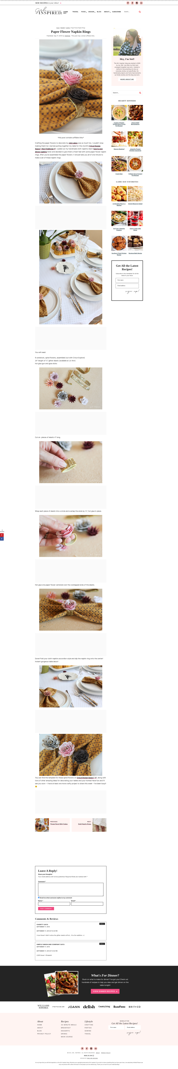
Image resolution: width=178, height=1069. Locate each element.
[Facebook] (132, 3)
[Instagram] (137, 3)
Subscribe (116, 12)
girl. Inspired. (48, 10)
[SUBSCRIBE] (127, 291)
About (106, 12)
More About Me (127, 79)
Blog (99, 12)
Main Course (67, 1037)
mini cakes (73, 143)
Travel (88, 1034)
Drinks (64, 1034)
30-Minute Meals (69, 1025)
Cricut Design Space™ (86, 778)
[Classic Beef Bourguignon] (135, 119)
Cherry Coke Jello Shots (135, 229)
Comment (42, 881)
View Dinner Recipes (104, 991)
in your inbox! (47, 3)
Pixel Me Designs (92, 1058)
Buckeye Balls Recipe (135, 253)
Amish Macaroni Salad (135, 204)
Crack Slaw (119, 174)
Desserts (65, 1031)
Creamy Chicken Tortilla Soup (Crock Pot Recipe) (119, 124)
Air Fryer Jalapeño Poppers (119, 229)
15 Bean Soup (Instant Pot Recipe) (135, 174)
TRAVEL (75, 12)
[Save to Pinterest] (2, 535)
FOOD (83, 12)
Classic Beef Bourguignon (135, 123)
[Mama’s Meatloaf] (119, 146)
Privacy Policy (44, 1034)
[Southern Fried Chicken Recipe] (119, 250)
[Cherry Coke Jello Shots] (135, 225)
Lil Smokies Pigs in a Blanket (119, 204)
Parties (88, 1028)
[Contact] (141, 3)
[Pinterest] (128, 3)
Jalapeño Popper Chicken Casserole (135, 149)
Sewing (88, 1031)
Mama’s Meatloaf (119, 149)
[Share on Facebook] (2, 539)
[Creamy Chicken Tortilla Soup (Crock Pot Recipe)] (119, 119)
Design (91, 12)
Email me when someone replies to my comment (56, 898)
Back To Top (88, 1055)
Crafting (68, 28)
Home (57, 28)
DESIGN (63, 28)
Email (73, 901)
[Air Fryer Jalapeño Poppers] (119, 225)
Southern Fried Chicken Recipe (119, 254)
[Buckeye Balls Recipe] (135, 250)
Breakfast (66, 1028)
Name (40, 901)
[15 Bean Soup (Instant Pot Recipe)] (135, 170)
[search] (140, 12)
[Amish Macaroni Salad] (135, 200)
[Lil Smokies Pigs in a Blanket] (119, 200)
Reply (102, 923)
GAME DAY (65, 12)
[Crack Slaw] (119, 170)
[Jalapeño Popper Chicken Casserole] (135, 146)
